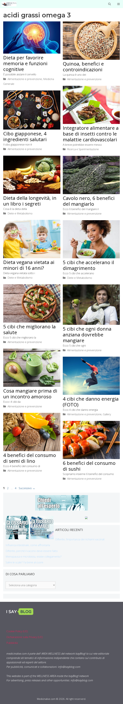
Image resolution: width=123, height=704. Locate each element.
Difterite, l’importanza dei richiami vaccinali (79, 539)
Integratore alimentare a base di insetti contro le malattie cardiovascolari (91, 134)
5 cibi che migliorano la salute (29, 329)
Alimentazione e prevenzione (25, 79)
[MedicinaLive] (9, 4)
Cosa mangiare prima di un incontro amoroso (30, 393)
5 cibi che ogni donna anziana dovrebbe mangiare (87, 334)
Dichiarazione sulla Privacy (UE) (24, 637)
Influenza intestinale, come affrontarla (28, 545)
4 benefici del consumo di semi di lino (29, 458)
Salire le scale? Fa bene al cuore (24, 562)
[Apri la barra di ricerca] (109, 4)
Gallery (107, 414)
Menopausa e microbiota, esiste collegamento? (34, 556)
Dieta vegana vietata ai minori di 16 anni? (28, 265)
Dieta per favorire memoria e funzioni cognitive (25, 63)
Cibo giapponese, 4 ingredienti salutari (25, 136)
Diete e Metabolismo (20, 213)
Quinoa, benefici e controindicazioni (83, 66)
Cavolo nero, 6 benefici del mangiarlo (89, 201)
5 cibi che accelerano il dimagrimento (88, 265)
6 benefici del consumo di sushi (89, 466)
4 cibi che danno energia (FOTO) (91, 401)
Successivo (27, 488)
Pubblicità (12, 643)
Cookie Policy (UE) (17, 631)
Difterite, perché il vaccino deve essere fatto (32, 551)
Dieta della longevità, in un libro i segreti (29, 201)
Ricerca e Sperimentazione (83, 149)
